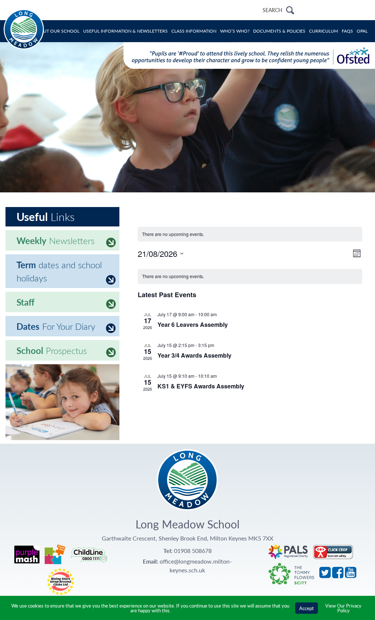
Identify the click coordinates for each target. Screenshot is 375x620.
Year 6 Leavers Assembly (192, 324)
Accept (306, 608)
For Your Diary (55, 326)
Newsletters (55, 240)
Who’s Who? (234, 31)
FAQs (347, 31)
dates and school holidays (59, 271)
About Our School (56, 31)
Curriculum (323, 31)
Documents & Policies (279, 31)
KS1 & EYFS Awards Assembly (200, 386)
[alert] (250, 276)
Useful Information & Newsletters (125, 31)
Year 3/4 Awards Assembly (194, 355)
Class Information (193, 31)
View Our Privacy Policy (343, 608)
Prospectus (51, 350)
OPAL (362, 31)
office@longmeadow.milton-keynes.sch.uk (196, 565)
